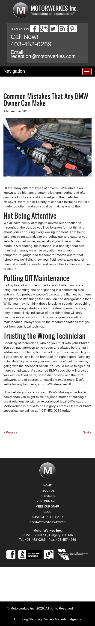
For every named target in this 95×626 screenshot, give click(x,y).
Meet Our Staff (47, 506)
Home (47, 485)
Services (48, 496)
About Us (48, 490)
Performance (47, 501)
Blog (47, 511)
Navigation (14, 71)
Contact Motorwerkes (47, 522)
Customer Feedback (47, 517)
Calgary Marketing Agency (62, 619)
